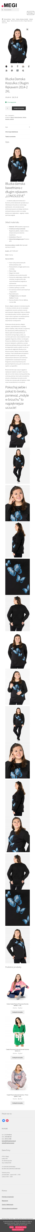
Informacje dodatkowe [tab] (11, 132)
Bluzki (8, 21)
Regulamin (5, 1200)
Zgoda (11, 1227)
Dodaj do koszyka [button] (17, 1012)
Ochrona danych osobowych (9, 1208)
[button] (27, 29)
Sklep (13, 19)
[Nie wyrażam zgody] (33, 1226)
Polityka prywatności (8, 1197)
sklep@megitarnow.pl (8, 1143)
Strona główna (7, 19)
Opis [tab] (6, 127)
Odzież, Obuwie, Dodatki (22, 19)
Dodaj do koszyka (19, 108)
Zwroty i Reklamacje (7, 1204)
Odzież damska (18, 117)
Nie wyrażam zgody (21, 1227)
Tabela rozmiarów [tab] (10, 136)
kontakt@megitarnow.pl (9, 1141)
